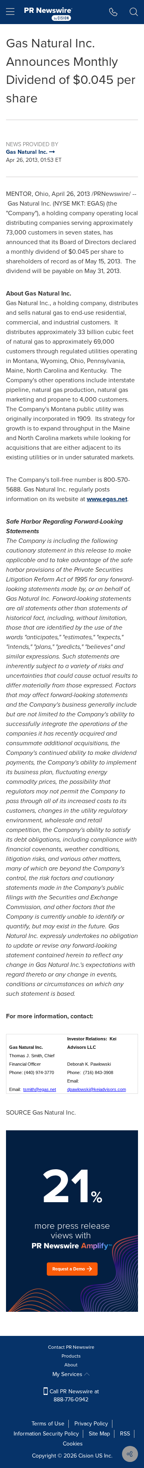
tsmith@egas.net (39, 1089)
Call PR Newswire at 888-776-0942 (73, 1395)
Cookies (73, 1443)
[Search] (134, 12)
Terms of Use (48, 1423)
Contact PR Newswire (71, 1347)
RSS (125, 1433)
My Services (68, 1374)
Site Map (99, 1433)
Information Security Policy (46, 1433)
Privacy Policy (91, 1423)
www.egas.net (107, 499)
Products (71, 1356)
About (71, 1364)
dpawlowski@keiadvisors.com (96, 1089)
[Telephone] (113, 12)
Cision (86, 1456)
